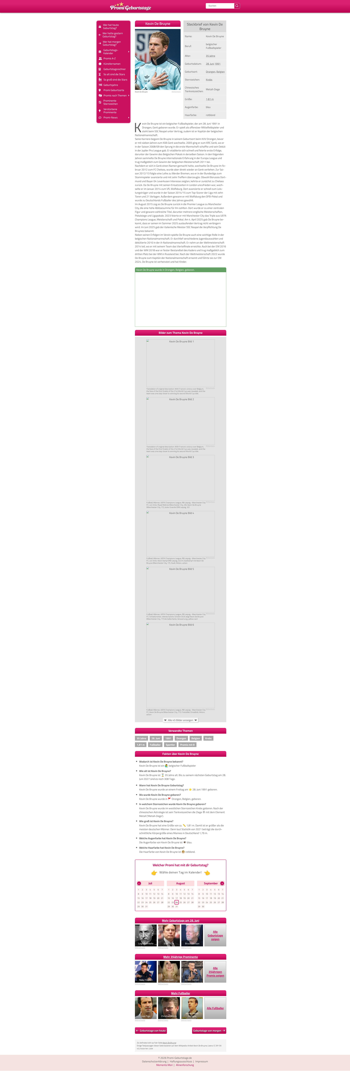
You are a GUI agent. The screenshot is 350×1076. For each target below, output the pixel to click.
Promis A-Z (109, 58)
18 (150, 898)
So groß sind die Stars (115, 80)
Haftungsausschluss (181, 1061)
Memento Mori (164, 1064)
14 (162, 894)
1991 (218, 63)
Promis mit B (187, 744)
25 (150, 902)
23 (142, 902)
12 (154, 894)
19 (154, 898)
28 (162, 902)
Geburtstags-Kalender (110, 51)
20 (158, 898)
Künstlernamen (111, 64)
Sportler (170, 744)
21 (162, 898)
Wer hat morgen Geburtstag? (112, 43)
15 (138, 898)
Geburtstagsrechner (114, 69)
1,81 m (210, 99)
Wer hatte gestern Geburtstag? (113, 34)
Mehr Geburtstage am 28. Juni (180, 920)
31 (146, 906)
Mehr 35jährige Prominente (180, 957)
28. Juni (210, 63)
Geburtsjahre (110, 85)
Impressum (201, 1061)
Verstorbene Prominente (110, 110)
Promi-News (110, 117)
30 (142, 906)
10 (146, 894)
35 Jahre (210, 55)
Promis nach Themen (115, 95)
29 (138, 906)
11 (150, 894)
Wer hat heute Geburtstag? (111, 26)
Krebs (209, 79)
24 (146, 902)
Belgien (220, 71)
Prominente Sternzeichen (110, 102)
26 (154, 902)
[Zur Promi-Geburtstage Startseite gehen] (130, 6)
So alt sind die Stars (114, 74)
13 (158, 894)
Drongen (210, 71)
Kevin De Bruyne (169, 1043)
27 (158, 902)
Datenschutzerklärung (154, 1061)
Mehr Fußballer (180, 993)
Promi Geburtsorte (113, 90)
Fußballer (155, 744)
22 (138, 902)
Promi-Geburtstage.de (179, 1057)
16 (142, 898)
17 (146, 898)
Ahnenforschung (185, 1064)
